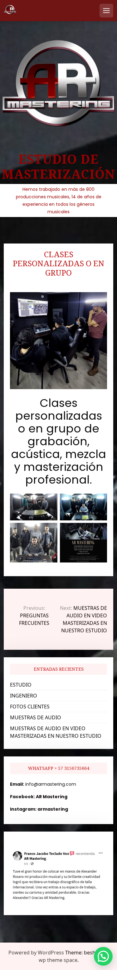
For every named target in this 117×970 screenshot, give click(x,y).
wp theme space (58, 960)
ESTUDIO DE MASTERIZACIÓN (58, 166)
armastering (52, 809)
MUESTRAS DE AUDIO (35, 717)
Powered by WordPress (36, 952)
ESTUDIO (21, 684)
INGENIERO (23, 695)
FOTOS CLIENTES (30, 706)
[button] (103, 956)
